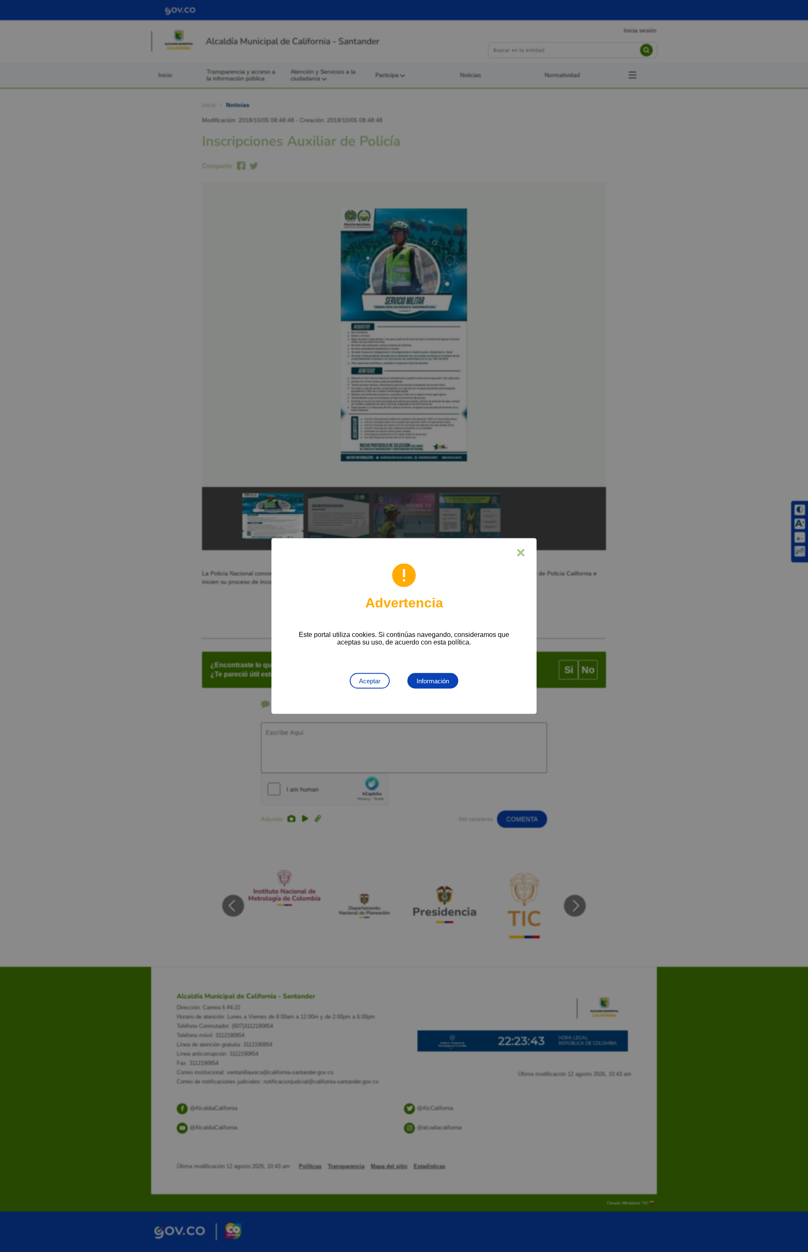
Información (433, 681)
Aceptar (369, 681)
